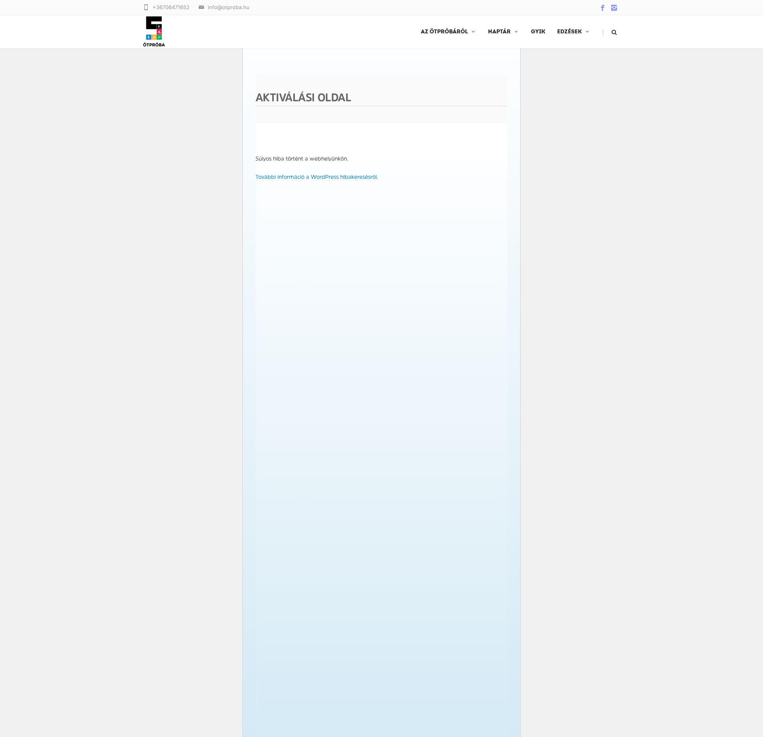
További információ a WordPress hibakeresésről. (317, 177)
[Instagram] (614, 8)
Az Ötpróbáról (444, 32)
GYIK (538, 32)
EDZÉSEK (569, 32)
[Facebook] (602, 8)
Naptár (499, 32)
